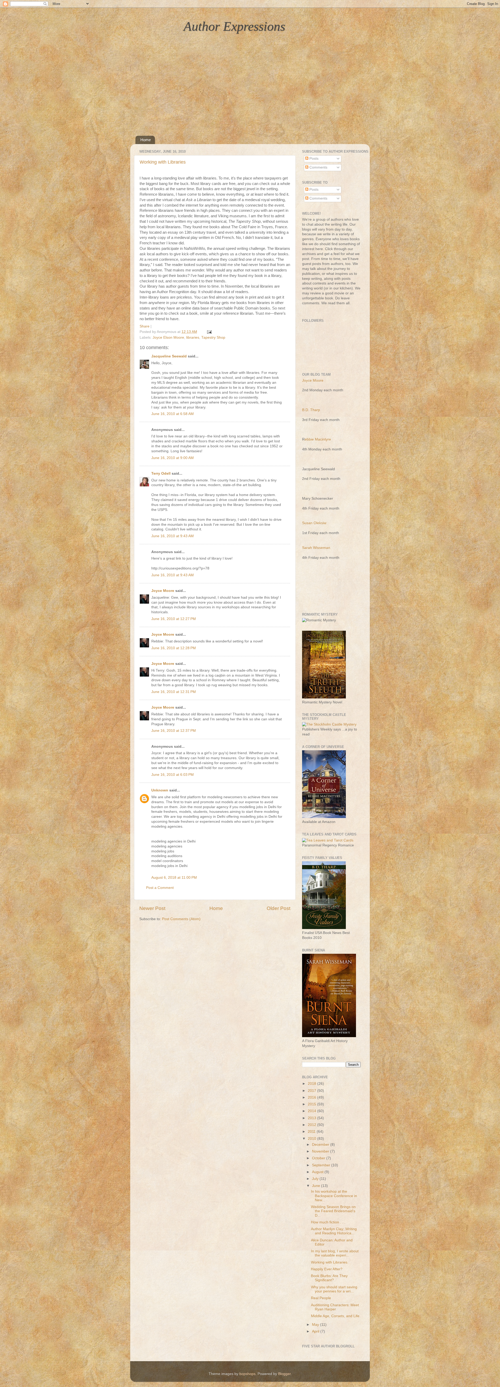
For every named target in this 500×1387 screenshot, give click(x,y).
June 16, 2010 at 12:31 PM (173, 692)
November (321, 1151)
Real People (321, 1298)
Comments (317, 167)
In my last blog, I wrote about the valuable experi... (335, 1253)
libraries (192, 337)
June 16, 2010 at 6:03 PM (172, 775)
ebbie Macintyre (318, 439)
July (316, 1179)
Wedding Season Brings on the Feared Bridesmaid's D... (333, 1211)
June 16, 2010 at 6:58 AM (172, 414)
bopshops (247, 1374)
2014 (312, 1111)
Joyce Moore (162, 591)
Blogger (284, 1374)
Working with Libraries (163, 162)
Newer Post (152, 908)
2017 (312, 1091)
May (316, 1325)
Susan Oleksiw (314, 523)
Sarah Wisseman (316, 548)
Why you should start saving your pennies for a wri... (334, 1289)
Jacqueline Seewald (169, 356)
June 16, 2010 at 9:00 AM (172, 458)
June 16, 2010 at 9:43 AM (172, 536)
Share (144, 326)
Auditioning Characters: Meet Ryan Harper (335, 1307)
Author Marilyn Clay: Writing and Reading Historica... (334, 1231)
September (321, 1165)
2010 (312, 1139)
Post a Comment (160, 888)
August (318, 1172)
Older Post (278, 908)
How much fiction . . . (328, 1222)
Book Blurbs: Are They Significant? (329, 1278)
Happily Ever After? (326, 1269)
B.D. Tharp (311, 410)
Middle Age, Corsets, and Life (335, 1316)
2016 (312, 1097)
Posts (313, 158)
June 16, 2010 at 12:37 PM (173, 731)
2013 (312, 1118)
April (316, 1331)
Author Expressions (234, 26)
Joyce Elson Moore (168, 337)
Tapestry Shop (213, 337)
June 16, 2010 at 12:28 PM (173, 648)
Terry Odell (161, 473)
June (316, 1186)
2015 (312, 1104)
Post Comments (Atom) (181, 919)
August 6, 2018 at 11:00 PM (174, 878)
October (319, 1158)
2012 (312, 1125)
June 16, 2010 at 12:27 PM (173, 619)
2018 (312, 1084)
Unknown (159, 790)
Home (145, 140)
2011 (312, 1132)
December (321, 1145)
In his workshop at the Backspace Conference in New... (334, 1196)
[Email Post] (208, 332)
